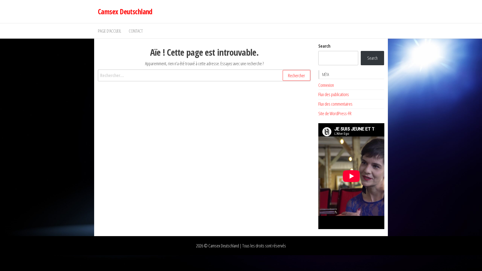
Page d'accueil (109, 31)
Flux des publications (333, 94)
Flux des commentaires (335, 104)
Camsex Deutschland (125, 11)
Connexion (326, 85)
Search (324, 46)
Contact (136, 31)
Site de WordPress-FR (334, 113)
